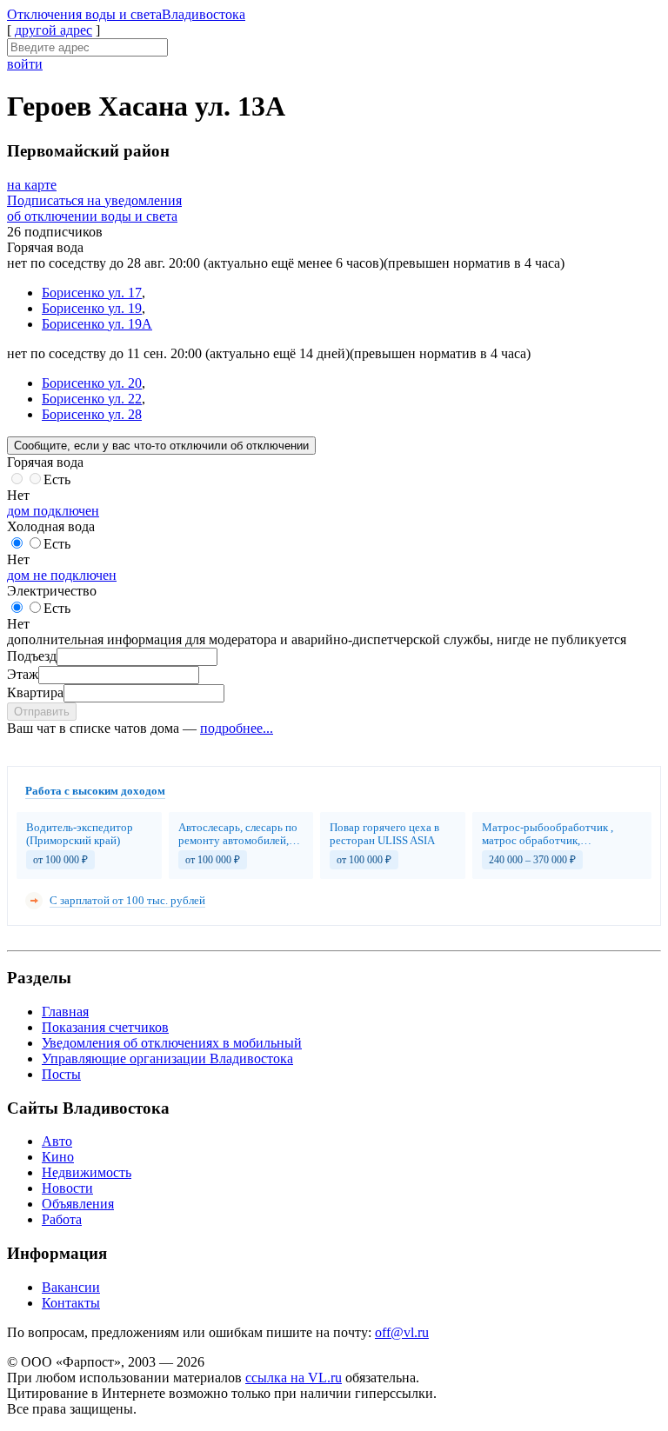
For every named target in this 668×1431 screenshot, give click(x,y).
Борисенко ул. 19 (92, 308)
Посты (61, 1074)
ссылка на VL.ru (293, 1377)
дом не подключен (62, 575)
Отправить (42, 711)
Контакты (71, 1302)
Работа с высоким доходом (95, 790)
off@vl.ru (402, 1332)
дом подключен (53, 510)
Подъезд (32, 656)
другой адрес (53, 30)
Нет (18, 495)
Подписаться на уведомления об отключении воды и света (94, 208)
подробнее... (236, 728)
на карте (32, 184)
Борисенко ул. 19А (97, 323)
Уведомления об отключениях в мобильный (172, 1042)
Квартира (35, 692)
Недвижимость (86, 1172)
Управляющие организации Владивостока (167, 1058)
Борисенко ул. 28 (92, 414)
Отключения (126, 14)
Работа (62, 1219)
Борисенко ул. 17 (92, 292)
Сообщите (161, 445)
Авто (57, 1141)
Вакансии (71, 1287)
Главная (65, 1011)
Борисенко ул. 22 (92, 398)
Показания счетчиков (105, 1027)
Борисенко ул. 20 (92, 383)
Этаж (22, 674)
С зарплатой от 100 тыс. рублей (127, 900)
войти (25, 64)
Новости (67, 1188)
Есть (56, 479)
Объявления (78, 1203)
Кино (58, 1156)
